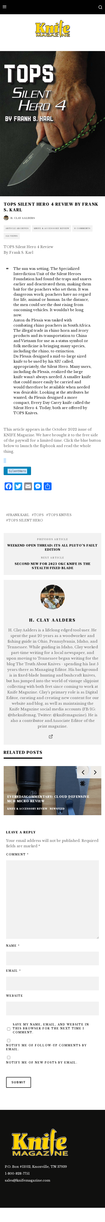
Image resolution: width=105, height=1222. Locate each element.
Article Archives (17, 228)
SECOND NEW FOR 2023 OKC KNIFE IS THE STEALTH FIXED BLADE (53, 565)
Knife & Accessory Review (51, 228)
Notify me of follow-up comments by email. (46, 1047)
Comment (17, 854)
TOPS (39, 515)
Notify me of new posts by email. (41, 1062)
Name (13, 945)
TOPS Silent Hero (25, 520)
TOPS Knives (60, 515)
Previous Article (52, 539)
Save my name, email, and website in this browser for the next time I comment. (51, 1028)
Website (14, 995)
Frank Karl (18, 515)
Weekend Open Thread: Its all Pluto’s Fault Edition (52, 547)
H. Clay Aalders (22, 218)
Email (13, 970)
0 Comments (82, 228)
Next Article (52, 557)
